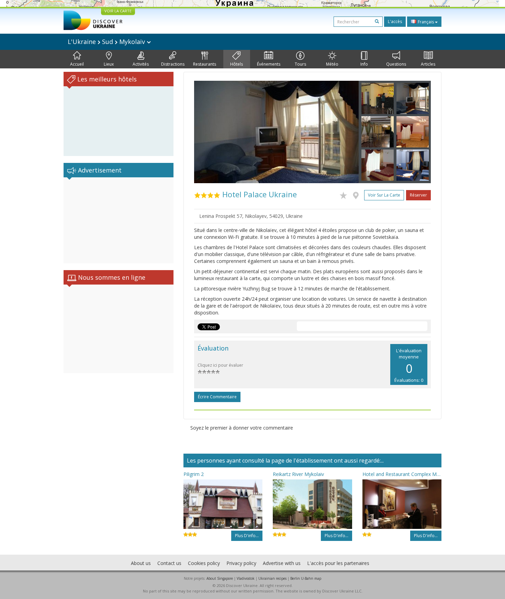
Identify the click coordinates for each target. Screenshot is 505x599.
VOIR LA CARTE (118, 10)
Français (426, 22)
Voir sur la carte (384, 195)
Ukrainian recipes (272, 578)
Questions (396, 64)
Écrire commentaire (217, 397)
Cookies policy (204, 563)
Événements (268, 64)
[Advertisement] (118, 220)
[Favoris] (345, 194)
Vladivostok (246, 578)
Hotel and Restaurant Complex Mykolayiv (401, 474)
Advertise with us (282, 563)
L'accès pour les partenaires (338, 563)
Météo (332, 64)
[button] (206, 132)
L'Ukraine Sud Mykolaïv (107, 41)
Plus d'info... (247, 536)
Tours (300, 64)
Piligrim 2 (193, 474)
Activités (141, 64)
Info (364, 64)
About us (141, 563)
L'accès (395, 21)
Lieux (109, 64)
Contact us (169, 563)
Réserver (418, 195)
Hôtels (236, 64)
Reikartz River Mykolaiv (298, 474)
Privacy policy (241, 563)
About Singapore (219, 578)
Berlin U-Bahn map (305, 578)
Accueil (77, 64)
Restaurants (204, 64)
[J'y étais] (357, 194)
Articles (428, 64)
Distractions (172, 64)
